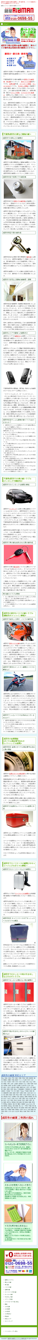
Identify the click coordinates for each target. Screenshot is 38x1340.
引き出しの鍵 (8, 1297)
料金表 (7, 1316)
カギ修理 (7, 1309)
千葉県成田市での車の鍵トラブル (17, 480)
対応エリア (8, 1318)
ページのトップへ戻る (11, 1331)
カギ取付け (8, 1314)
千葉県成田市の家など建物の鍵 (17, 134)
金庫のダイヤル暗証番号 (17, 773)
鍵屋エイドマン (9, 1280)
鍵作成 (29, 257)
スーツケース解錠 (25, 84)
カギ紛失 (7, 1311)
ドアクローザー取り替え (12, 1301)
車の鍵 (8, 81)
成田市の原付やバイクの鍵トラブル (18, 614)
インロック (13, 509)
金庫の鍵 (12, 84)
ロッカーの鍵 (8, 1294)
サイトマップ (8, 1321)
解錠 (6, 1304)
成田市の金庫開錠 (14, 741)
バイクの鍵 (8, 1287)
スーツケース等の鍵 (10, 1292)
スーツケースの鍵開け (22, 893)
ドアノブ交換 (15, 93)
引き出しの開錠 (23, 86)
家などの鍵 (8, 1282)
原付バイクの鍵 (26, 81)
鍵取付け (18, 336)
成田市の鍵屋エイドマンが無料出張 (17, 1338)
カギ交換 (7, 1306)
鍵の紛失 (16, 567)
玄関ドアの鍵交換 (19, 201)
